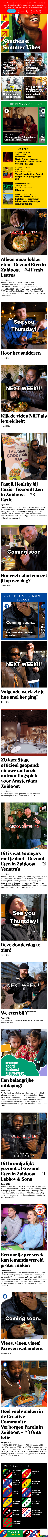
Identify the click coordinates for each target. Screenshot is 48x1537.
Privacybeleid (36, 11)
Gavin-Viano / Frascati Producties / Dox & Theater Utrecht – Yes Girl (28, 161)
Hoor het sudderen (21, 353)
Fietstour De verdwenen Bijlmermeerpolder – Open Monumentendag (28, 201)
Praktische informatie (17, 1522)
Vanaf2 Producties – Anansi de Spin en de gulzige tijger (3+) (29, 176)
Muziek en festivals (36, 1483)
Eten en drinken (15, 1493)
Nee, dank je (23, 11)
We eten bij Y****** (18, 1013)
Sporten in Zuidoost (36, 1502)
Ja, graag (11, 11)
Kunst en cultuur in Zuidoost (16, 1483)
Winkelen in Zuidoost (36, 1473)
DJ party (19, 190)
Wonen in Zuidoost (16, 1502)
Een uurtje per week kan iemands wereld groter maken (22, 1260)
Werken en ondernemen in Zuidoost (37, 1512)
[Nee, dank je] (45, 7)
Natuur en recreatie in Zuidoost (36, 1493)
